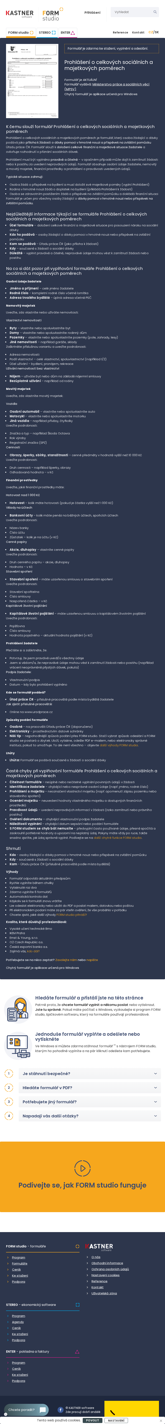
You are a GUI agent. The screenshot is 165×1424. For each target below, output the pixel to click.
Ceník (16, 1269)
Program (18, 1257)
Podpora (18, 1281)
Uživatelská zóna (104, 1293)
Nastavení (116, 1421)
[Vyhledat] (155, 12)
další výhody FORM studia (119, 745)
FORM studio (18, 32)
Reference (120, 32)
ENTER (65, 32)
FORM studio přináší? (72, 915)
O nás (96, 1257)
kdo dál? (33, 951)
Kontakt (138, 32)
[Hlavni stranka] (20, 15)
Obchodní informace (107, 1263)
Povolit (92, 1420)
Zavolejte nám (66, 960)
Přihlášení (93, 12)
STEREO (45, 32)
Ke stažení (20, 1275)
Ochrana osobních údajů (110, 1269)
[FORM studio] (50, 14)
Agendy (18, 1322)
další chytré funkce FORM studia (118, 838)
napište (92, 960)
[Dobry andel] (131, 1409)
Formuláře (19, 1263)
